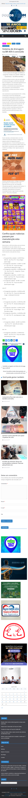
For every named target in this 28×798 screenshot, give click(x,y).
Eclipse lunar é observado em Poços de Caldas (11, 726)
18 (9, 699)
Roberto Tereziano (5, 752)
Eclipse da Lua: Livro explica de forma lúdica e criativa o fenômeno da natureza (13, 769)
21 (20, 699)
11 (9, 696)
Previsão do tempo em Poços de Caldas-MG (15, 3)
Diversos (4, 43)
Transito (18, 43)
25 (9, 701)
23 (2, 701)
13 (17, 696)
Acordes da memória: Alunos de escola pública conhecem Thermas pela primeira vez (12, 463)
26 (13, 701)
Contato (3, 757)
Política (13, 43)
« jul (2, 707)
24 (6, 701)
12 (13, 696)
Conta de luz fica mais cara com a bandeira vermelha (12, 398)
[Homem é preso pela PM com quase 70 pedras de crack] (14, 407)
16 (2, 699)
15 (24, 696)
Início (2, 746)
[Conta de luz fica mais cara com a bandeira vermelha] (14, 381)
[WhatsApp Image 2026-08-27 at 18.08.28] (13, 196)
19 (13, 699)
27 (17, 701)
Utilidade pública (6, 45)
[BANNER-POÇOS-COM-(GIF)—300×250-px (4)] (12, 346)
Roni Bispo (15, 54)
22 (24, 699)
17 (6, 699)
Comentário (4, 483)
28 (20, 701)
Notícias (9, 43)
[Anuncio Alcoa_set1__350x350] (13, 115)
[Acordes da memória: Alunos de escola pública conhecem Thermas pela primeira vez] (14, 445)
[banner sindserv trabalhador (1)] (14, 343)
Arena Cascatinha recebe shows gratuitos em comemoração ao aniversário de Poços (14, 372)
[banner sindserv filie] (13, 152)
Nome (3, 501)
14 (20, 696)
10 (6, 696)
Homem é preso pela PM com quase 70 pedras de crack (13, 436)
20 (17, 699)
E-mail (3, 508)
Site (2, 514)
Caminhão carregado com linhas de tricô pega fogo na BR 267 (14, 367)
